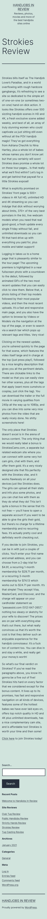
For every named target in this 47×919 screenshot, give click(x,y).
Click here (8, 738)
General (6, 858)
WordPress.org (10, 884)
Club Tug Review (11, 814)
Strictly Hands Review (14, 823)
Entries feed (8, 876)
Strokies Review (11, 827)
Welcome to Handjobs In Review (19, 801)
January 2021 (9, 845)
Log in (5, 871)
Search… (7, 765)
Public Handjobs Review (15, 818)
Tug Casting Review (13, 832)
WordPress (31, 907)
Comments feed (11, 880)
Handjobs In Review (19, 901)
